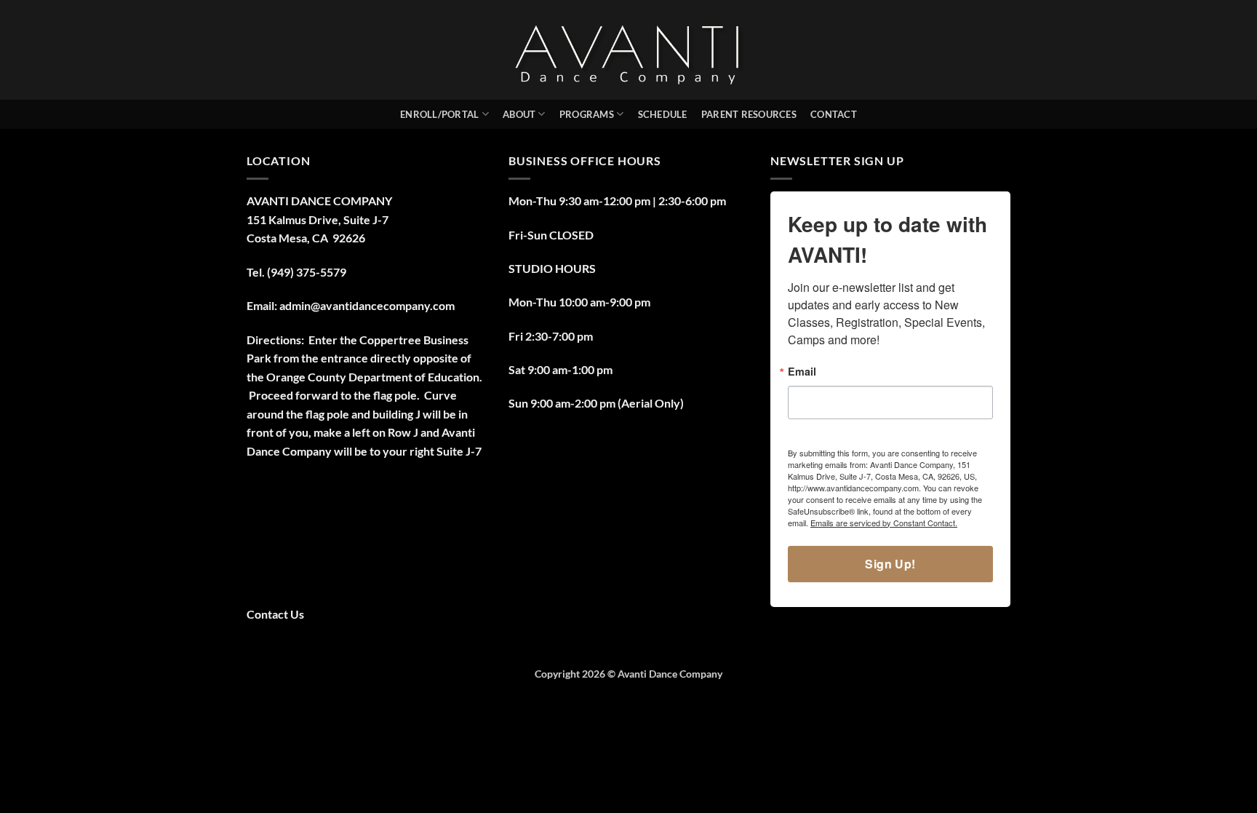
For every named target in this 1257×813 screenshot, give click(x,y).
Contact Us (275, 614)
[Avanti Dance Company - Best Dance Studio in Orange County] (629, 49)
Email (802, 371)
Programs (586, 114)
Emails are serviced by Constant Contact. (883, 522)
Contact (833, 114)
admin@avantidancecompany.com (367, 305)
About (519, 114)
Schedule (662, 114)
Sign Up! (890, 563)
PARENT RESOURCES (749, 114)
